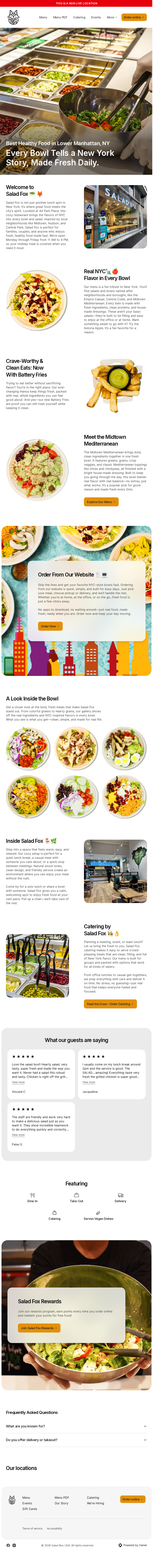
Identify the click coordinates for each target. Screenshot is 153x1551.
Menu (43, 17)
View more (18, 1082)
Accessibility (54, 1529)
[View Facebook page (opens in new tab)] (8, 1546)
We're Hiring (94, 1504)
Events (96, 17)
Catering (79, 17)
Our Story (61, 1504)
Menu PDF (60, 17)
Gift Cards (29, 1510)
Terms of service (32, 1529)
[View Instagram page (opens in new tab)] (14, 1546)
